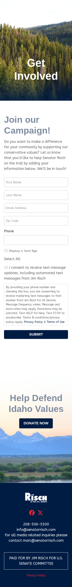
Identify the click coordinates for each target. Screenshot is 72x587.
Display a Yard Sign (23, 251)
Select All (12, 259)
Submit (36, 334)
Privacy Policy (33, 322)
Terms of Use (56, 322)
